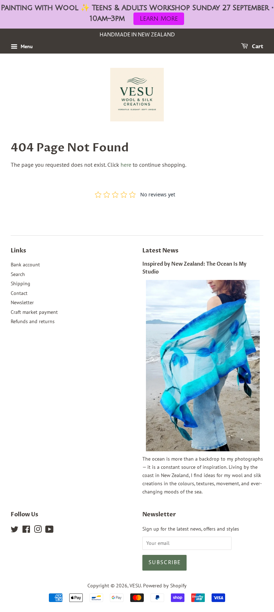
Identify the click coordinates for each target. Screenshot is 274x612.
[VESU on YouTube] (49, 530)
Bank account (25, 264)
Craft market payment (34, 312)
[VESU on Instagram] (38, 530)
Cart (257, 46)
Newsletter (22, 302)
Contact (19, 293)
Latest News (160, 251)
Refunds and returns (33, 321)
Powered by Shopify (165, 585)
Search (18, 274)
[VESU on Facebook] (26, 530)
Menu (26, 46)
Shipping (20, 283)
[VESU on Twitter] (15, 530)
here (126, 164)
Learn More (159, 18)
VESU (135, 585)
